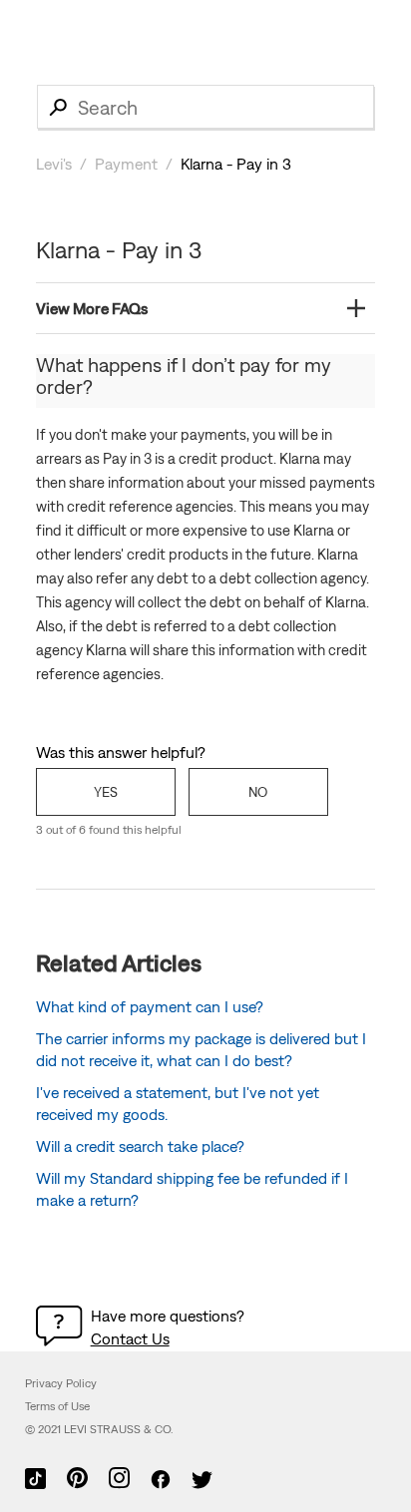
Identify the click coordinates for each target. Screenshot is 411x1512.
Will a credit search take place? (140, 1146)
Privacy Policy (61, 1383)
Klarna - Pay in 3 (236, 164)
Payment (126, 164)
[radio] (106, 792)
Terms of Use (57, 1406)
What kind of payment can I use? (149, 1006)
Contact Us (130, 1338)
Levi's (54, 164)
